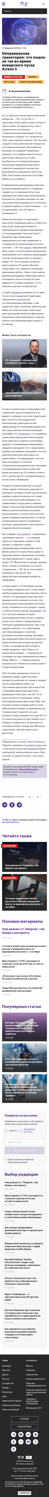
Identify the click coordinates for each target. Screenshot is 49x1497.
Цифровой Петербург (12, 1401)
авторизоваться (10, 822)
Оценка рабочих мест (35, 1379)
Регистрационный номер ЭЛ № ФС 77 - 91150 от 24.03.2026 (24, 1470)
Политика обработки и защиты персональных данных (36, 1392)
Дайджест (13, 1131)
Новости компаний (10, 1410)
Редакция (30, 1370)
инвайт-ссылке (34, 745)
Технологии (7, 1392)
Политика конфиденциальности (36, 1384)
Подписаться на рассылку (24, 1151)
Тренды (5, 1388)
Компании (6, 1366)
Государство (8, 1383)
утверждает (24, 434)
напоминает (35, 611)
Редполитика (32, 1375)
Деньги (5, 1375)
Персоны (6, 1370)
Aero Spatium (23, 534)
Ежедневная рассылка (29, 1130)
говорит (27, 248)
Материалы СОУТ (34, 1408)
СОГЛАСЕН (24, 1493)
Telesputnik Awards (28, 769)
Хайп (4, 1397)
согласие (17, 1160)
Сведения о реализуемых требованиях (32, 1401)
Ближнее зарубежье (11, 1405)
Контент (6, 1379)
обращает (16, 293)
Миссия (29, 1366)
